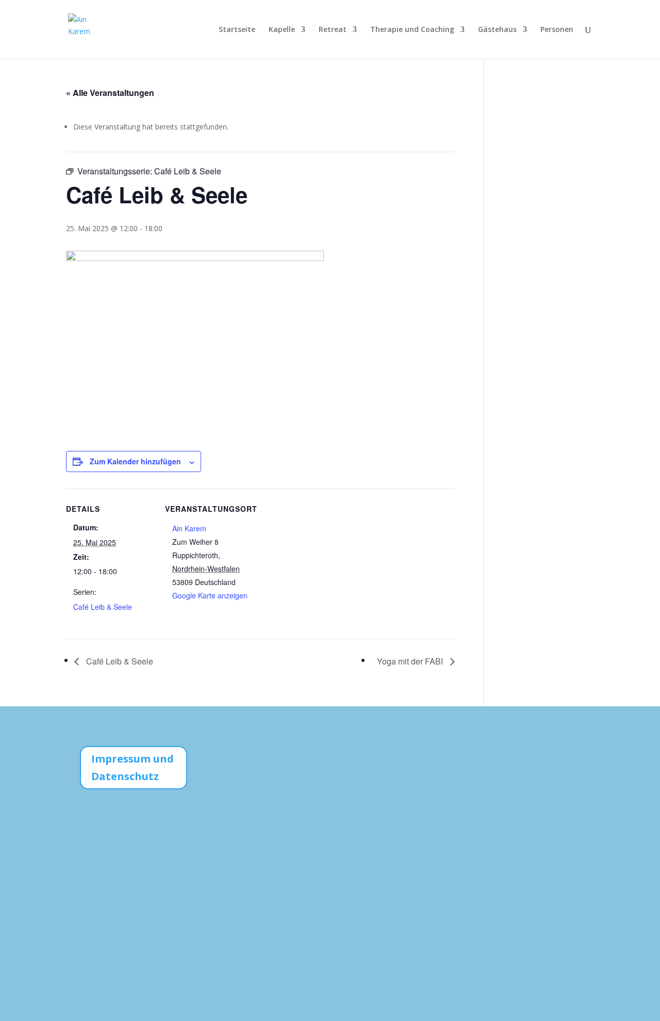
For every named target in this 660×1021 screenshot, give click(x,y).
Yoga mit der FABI (411, 661)
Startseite (237, 30)
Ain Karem (189, 528)
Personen (556, 30)
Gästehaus (497, 30)
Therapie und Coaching (412, 30)
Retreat (332, 30)
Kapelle (282, 30)
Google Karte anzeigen (210, 595)
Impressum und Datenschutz (132, 767)
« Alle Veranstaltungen (110, 93)
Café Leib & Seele (102, 607)
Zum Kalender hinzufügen (135, 461)
